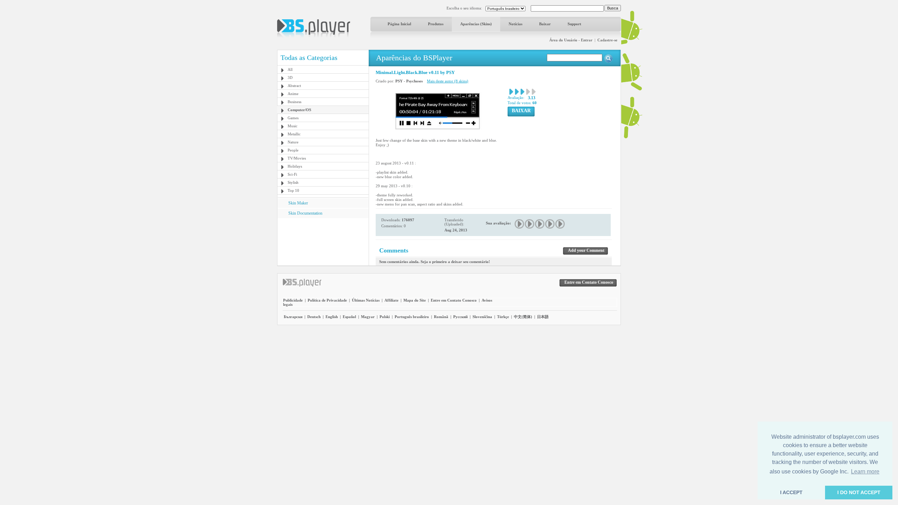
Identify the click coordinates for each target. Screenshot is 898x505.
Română (441, 317)
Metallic (294, 134)
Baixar (545, 24)
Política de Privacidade (327, 300)
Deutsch (314, 317)
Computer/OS (299, 110)
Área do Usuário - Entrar (570, 40)
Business (294, 102)
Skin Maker (298, 203)
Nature (293, 142)
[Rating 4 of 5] (550, 224)
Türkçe (503, 317)
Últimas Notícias (366, 300)
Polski (385, 317)
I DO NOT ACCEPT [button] (858, 492)
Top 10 (293, 190)
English (332, 317)
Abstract (294, 85)
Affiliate (391, 300)
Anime (293, 94)
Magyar (368, 317)
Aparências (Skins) (476, 24)
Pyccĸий (460, 317)
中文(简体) (523, 317)
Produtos (435, 24)
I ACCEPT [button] (791, 492)
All (290, 69)
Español (349, 317)
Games (293, 118)
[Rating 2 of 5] (530, 224)
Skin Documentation (305, 213)
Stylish (293, 182)
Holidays (295, 166)
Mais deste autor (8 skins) (447, 81)
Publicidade (293, 300)
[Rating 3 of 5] (540, 224)
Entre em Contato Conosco (454, 300)
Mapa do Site (414, 300)
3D (290, 77)
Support (574, 24)
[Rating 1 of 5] (520, 224)
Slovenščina (482, 317)
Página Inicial (399, 24)
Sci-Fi (292, 174)
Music (292, 126)
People (293, 150)
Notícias (515, 24)
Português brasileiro (412, 317)
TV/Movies (297, 158)
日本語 (543, 317)
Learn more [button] (865, 471)
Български (293, 317)
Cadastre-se (607, 40)
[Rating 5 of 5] (560, 224)
